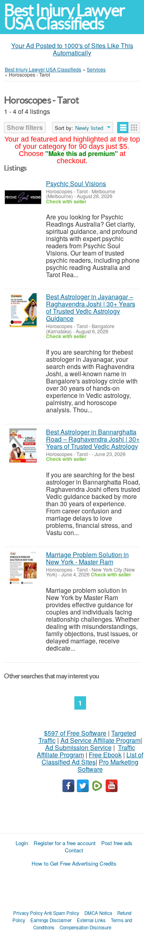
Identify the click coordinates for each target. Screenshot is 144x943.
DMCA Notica (98, 913)
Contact (74, 850)
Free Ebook (105, 754)
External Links (91, 920)
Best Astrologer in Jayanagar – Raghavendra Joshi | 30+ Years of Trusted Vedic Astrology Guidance (90, 307)
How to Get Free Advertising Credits (74, 863)
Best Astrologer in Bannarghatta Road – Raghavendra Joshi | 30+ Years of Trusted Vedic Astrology (93, 439)
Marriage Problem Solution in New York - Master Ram (87, 558)
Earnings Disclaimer (51, 920)
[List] (123, 127)
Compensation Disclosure (85, 927)
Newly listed (89, 128)
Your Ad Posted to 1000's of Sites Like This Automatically (72, 49)
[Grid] (134, 127)
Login (22, 843)
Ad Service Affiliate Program (100, 740)
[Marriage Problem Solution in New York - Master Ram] (23, 568)
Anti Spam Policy (61, 913)
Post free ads (116, 843)
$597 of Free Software (75, 733)
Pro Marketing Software (108, 765)
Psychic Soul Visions (76, 183)
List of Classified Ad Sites (92, 758)
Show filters (25, 127)
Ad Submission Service (78, 747)
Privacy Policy (28, 913)
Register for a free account (65, 843)
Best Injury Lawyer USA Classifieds (64, 16)
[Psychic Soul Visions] (23, 197)
